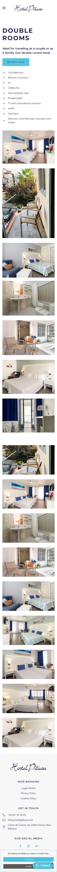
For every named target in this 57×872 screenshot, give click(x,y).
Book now (18, 62)
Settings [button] (28, 866)
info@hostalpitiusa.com (20, 820)
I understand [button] (28, 859)
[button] (4, 8)
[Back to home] (28, 8)
